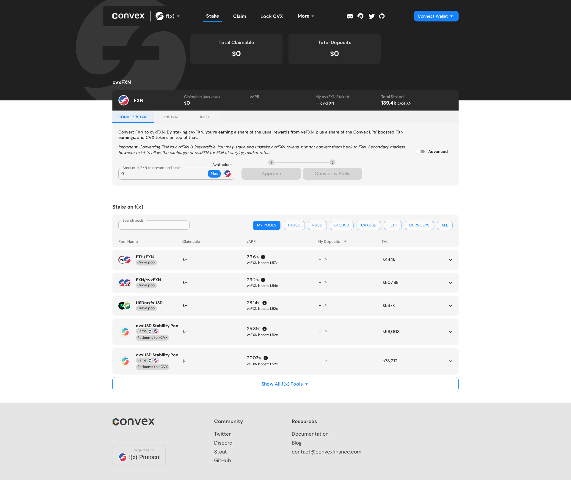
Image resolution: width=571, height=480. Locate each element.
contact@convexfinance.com (326, 451)
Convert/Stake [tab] (133, 116)
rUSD (317, 225)
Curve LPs (419, 225)
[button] (285, 100)
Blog (297, 442)
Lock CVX (272, 16)
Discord (223, 442)
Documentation (310, 434)
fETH (392, 225)
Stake (212, 16)
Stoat (220, 451)
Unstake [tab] (171, 116)
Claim (239, 16)
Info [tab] (204, 116)
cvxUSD (369, 225)
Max (214, 173)
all (444, 225)
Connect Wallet (433, 16)
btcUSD (341, 225)
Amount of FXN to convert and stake (152, 167)
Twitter (222, 434)
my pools (266, 225)
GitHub (222, 460)
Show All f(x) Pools (282, 384)
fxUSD (294, 225)
